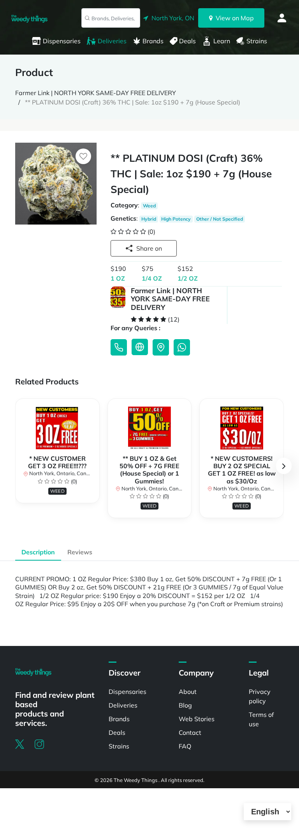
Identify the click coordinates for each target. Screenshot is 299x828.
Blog (185, 705)
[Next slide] (284, 466)
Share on (149, 248)
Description (38, 552)
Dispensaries (62, 41)
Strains (256, 41)
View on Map (233, 18)
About (188, 691)
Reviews (79, 552)
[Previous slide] (15, 466)
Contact (190, 732)
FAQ (185, 746)
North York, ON (171, 18)
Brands (153, 41)
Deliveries (112, 41)
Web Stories (197, 719)
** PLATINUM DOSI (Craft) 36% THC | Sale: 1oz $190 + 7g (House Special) (132, 102)
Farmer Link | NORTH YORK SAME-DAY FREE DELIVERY (95, 93)
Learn (221, 41)
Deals (187, 41)
